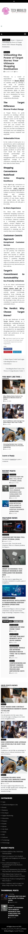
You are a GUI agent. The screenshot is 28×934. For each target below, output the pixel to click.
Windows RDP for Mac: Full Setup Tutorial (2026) (16, 479)
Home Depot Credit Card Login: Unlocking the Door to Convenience (14, 362)
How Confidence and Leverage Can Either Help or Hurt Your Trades (13, 421)
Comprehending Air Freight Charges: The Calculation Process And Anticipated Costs (17, 667)
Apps (3, 802)
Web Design (6, 843)
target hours (9, 338)
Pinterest (8, 352)
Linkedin (18, 352)
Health (4, 823)
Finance (4, 821)
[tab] (7, 621)
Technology (13, 474)
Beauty (4, 807)
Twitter (17, 349)
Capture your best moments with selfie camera (17, 638)
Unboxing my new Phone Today (16, 628)
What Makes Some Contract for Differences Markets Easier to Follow (13, 397)
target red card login (13, 340)
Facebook (8, 349)
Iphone (11, 624)
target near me (16, 338)
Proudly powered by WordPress (11, 929)
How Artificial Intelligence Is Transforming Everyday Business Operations (16, 507)
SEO (3, 834)
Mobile (16, 624)
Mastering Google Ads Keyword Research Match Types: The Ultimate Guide (17, 652)
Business (6, 52)
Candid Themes (18, 931)
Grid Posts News (9, 685)
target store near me (16, 342)
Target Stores (7, 343)
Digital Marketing (14, 645)
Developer (5, 813)
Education (5, 818)
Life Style (5, 829)
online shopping (18, 188)
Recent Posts (18, 621)
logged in (13, 459)
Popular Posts (8, 621)
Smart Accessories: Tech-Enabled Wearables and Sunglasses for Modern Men (16, 492)
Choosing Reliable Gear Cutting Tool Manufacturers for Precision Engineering (13, 445)
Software (5, 837)
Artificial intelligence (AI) (16, 501)
